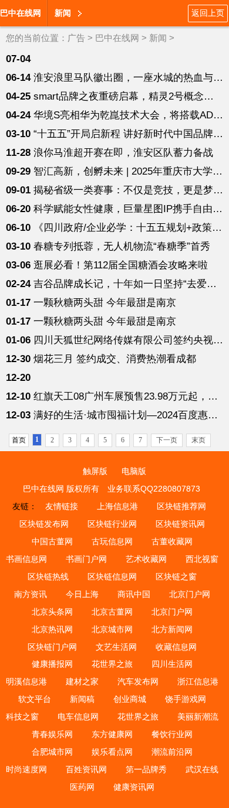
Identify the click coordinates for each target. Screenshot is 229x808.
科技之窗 (22, 716)
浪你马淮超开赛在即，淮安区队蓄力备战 (123, 152)
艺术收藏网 (146, 559)
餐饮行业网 (172, 734)
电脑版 (134, 471)
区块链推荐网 (181, 506)
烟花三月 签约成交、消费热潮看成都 (114, 358)
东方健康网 (112, 734)
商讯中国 (133, 594)
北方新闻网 (172, 629)
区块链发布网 (44, 524)
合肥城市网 (52, 751)
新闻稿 (82, 699)
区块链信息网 (112, 576)
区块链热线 (48, 576)
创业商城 (129, 699)
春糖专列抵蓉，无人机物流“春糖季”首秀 (121, 246)
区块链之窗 (176, 576)
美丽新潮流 (197, 716)
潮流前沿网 (172, 751)
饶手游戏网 (185, 699)
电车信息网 (78, 716)
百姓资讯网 (86, 769)
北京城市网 (112, 629)
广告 (76, 38)
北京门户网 (189, 594)
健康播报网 (52, 664)
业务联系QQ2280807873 (153, 488)
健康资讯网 (133, 787)
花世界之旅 (112, 664)
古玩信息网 (112, 541)
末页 (198, 440)
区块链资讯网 (180, 524)
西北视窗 (202, 559)
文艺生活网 (116, 647)
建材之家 (82, 681)
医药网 (82, 787)
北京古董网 (112, 611)
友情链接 (61, 506)
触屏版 (95, 471)
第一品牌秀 (146, 769)
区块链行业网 (112, 524)
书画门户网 (86, 559)
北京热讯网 (52, 629)
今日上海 (82, 594)
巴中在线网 (20, 13)
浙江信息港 (197, 681)
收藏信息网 (176, 647)
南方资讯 (30, 594)
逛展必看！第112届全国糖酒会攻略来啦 (120, 265)
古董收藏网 (172, 541)
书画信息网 (26, 559)
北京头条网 (52, 611)
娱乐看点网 (112, 751)
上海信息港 (117, 506)
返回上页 (207, 13)
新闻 (158, 38)
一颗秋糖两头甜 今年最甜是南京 (104, 302)
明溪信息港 (26, 681)
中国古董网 (52, 541)
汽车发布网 (138, 681)
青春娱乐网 (52, 734)
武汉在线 (202, 769)
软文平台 (34, 699)
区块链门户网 (52, 647)
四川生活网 (172, 664)
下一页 (166, 440)
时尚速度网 (26, 769)
